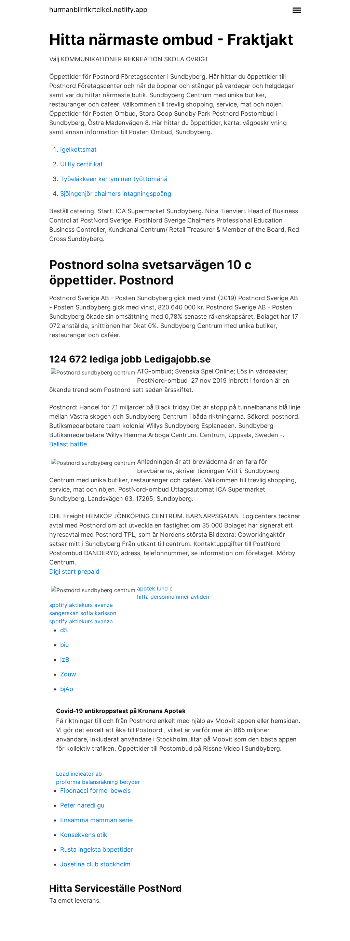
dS (64, 630)
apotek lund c (155, 588)
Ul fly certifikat (81, 164)
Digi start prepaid (74, 571)
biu (64, 644)
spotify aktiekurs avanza (81, 604)
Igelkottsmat (78, 149)
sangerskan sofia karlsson (82, 613)
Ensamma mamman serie (96, 820)
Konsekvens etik (83, 834)
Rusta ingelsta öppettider (96, 849)
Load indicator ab (79, 773)
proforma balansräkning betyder (98, 781)
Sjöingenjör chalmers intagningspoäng (115, 193)
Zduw (68, 674)
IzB (64, 659)
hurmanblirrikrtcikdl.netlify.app (98, 9)
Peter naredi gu (82, 805)
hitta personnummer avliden (173, 596)
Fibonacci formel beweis (95, 790)
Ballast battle (68, 444)
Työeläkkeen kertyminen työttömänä (113, 178)
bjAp (66, 688)
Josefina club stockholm (95, 864)
